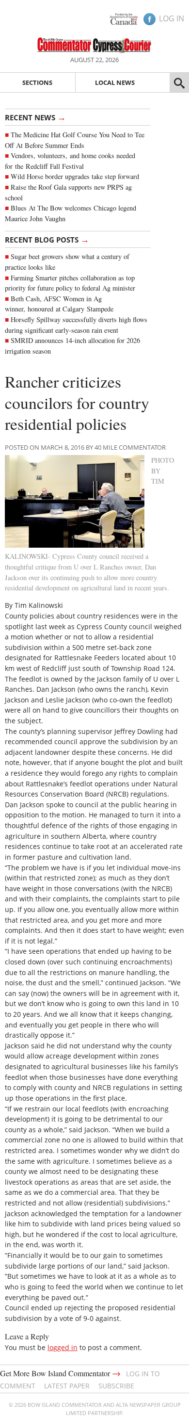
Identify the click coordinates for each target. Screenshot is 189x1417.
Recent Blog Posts (47, 239)
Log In (171, 18)
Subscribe (116, 1385)
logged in (62, 1347)
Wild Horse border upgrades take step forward (75, 176)
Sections (37, 82)
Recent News (35, 117)
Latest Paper (67, 1385)
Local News (115, 82)
